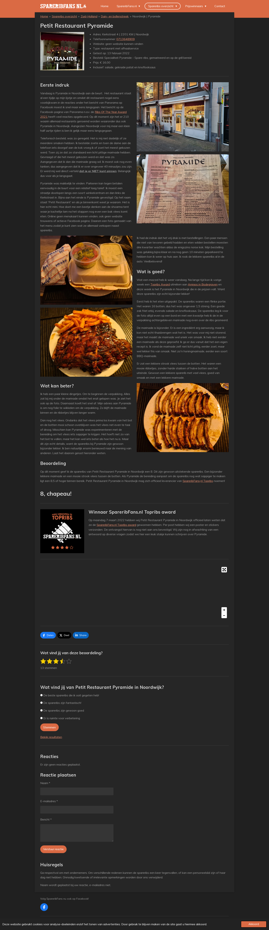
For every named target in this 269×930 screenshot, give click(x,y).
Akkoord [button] (254, 924)
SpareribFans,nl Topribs (198, 481)
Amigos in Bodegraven (203, 284)
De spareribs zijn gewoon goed (63, 710)
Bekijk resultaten (51, 737)
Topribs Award (160, 284)
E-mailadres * (49, 801)
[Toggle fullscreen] (224, 569)
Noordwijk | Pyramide (146, 16)
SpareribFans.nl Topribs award (116, 525)
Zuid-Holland (89, 16)
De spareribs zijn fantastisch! (62, 703)
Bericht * (46, 819)
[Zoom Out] (224, 615)
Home (44, 16)
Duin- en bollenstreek (115, 16)
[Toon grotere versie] (62, 51)
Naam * (45, 783)
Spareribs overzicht (64, 16)
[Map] (134, 592)
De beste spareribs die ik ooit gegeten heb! (71, 695)
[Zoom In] (224, 610)
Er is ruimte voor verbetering (61, 718)
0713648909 (125, 39)
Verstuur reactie (53, 849)
